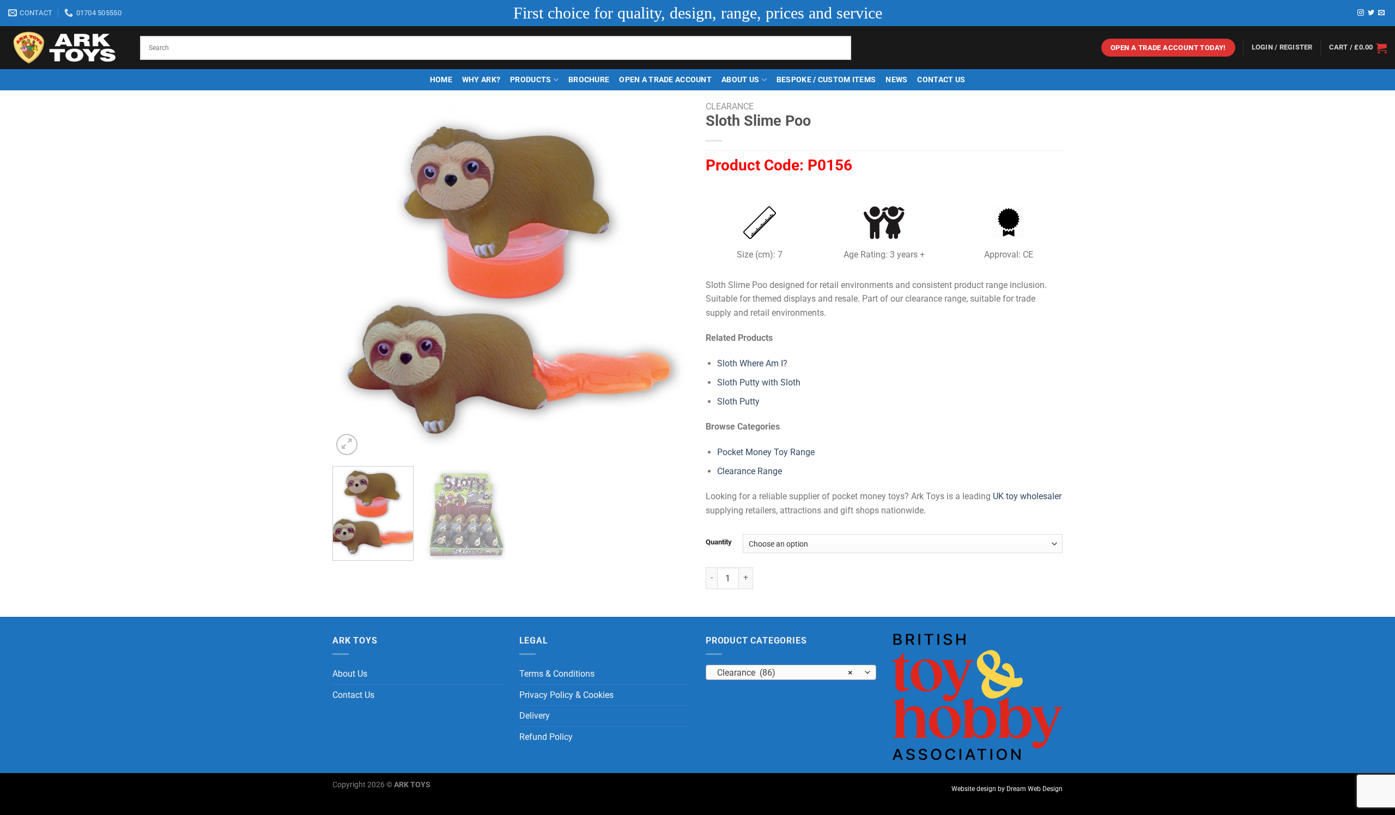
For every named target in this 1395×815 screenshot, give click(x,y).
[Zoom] (346, 444)
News (896, 79)
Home (441, 79)
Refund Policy (546, 737)
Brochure (588, 79)
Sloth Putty (738, 401)
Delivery (534, 715)
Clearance (730, 106)
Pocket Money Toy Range (766, 452)
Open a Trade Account (665, 79)
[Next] (668, 279)
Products (530, 79)
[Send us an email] (1381, 13)
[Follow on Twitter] (1371, 13)
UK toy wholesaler (1027, 496)
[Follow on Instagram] (1360, 13)
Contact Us (941, 79)
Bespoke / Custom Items (826, 79)
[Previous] (353, 279)
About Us (740, 79)
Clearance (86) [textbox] (785, 673)
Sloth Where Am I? (752, 363)
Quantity (719, 542)
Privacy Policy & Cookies (566, 695)
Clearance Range (749, 471)
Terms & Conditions (557, 674)
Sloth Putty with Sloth (758, 382)
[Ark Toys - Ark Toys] (66, 47)
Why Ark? (481, 79)
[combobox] (791, 672)
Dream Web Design (1034, 789)
